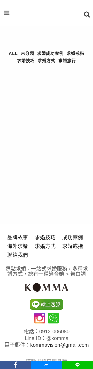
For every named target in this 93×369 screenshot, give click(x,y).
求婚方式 (45, 246)
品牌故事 (17, 237)
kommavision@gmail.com (59, 345)
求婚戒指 (72, 246)
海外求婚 (17, 246)
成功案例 (72, 237)
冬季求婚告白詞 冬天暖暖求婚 (38, 213)
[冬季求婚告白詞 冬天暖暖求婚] (46, 181)
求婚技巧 (45, 237)
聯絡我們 (17, 255)
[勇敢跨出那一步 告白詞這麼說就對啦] (46, 101)
